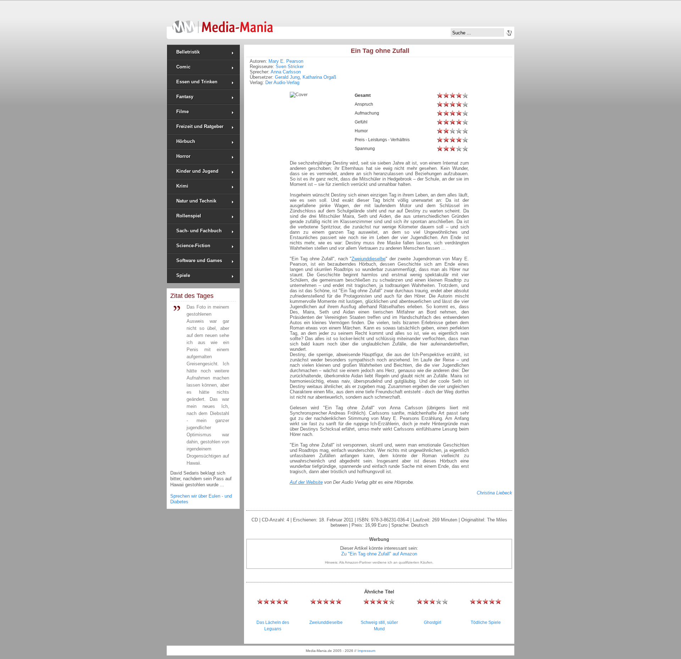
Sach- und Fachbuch (199, 230)
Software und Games (199, 260)
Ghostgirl (432, 622)
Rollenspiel (188, 215)
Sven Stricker (290, 66)
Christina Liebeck (494, 492)
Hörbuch (185, 141)
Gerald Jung (287, 77)
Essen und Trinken (196, 81)
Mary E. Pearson (285, 61)
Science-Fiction (193, 245)
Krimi (182, 186)
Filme (182, 111)
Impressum (366, 651)
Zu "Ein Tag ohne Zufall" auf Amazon (379, 553)
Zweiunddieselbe (326, 622)
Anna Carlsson (286, 71)
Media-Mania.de (222, 23)
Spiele (183, 275)
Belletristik (188, 52)
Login (509, 33)
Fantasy (184, 96)
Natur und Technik (196, 201)
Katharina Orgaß (319, 77)
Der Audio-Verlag (282, 82)
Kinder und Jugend (197, 171)
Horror (183, 156)
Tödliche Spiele (486, 622)
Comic (183, 67)
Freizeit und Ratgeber (199, 126)
